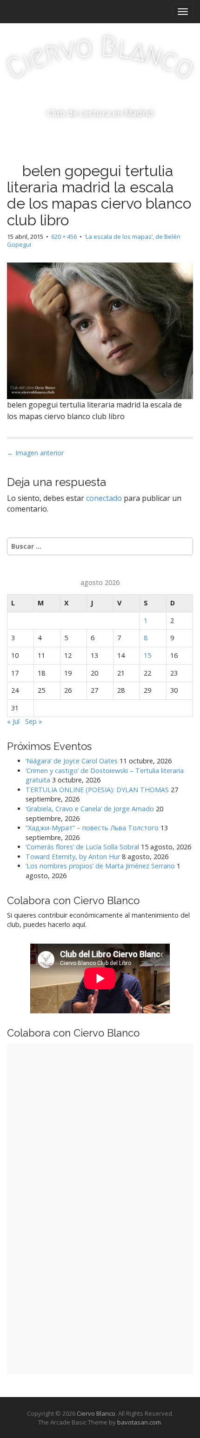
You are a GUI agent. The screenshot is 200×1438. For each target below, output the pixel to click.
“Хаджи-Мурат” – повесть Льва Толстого (92, 827)
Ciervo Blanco (96, 1413)
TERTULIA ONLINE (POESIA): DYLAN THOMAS (97, 789)
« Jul (13, 721)
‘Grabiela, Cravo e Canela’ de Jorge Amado (90, 808)
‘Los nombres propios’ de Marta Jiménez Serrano (100, 865)
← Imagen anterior (35, 452)
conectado (104, 498)
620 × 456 (64, 236)
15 (147, 655)
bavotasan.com (139, 1422)
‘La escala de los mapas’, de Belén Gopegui (93, 240)
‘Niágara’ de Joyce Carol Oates (72, 760)
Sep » (33, 721)
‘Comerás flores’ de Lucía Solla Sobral (82, 846)
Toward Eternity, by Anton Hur (73, 856)
